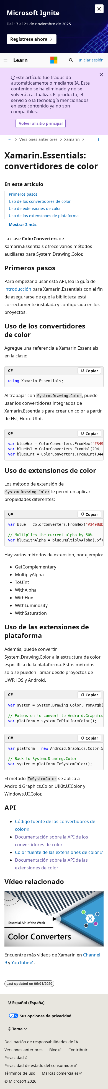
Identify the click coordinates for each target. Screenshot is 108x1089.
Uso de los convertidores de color (40, 201)
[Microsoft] (54, 60)
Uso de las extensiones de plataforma (44, 215)
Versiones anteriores (38, 139)
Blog (53, 1049)
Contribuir (78, 1049)
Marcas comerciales (60, 1073)
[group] (54, 449)
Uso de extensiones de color (35, 208)
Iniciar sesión (91, 60)
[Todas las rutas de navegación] (9, 139)
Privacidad (14, 1057)
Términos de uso (19, 1073)
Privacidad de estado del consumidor (38, 1065)
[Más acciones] (99, 139)
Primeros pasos (23, 194)
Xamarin (72, 139)
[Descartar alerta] (99, 8)
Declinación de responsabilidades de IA (41, 1041)
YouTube (20, 962)
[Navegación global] (5, 60)
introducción (17, 289)
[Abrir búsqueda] (70, 60)
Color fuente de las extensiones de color (57, 852)
